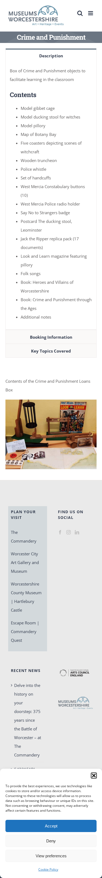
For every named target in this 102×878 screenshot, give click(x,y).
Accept (51, 826)
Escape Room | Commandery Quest (25, 631)
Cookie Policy (48, 869)
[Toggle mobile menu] (91, 13)
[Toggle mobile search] (80, 13)
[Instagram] (68, 532)
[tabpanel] (51, 196)
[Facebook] (60, 532)
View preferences (51, 856)
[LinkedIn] (77, 532)
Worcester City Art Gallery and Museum (25, 562)
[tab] (51, 55)
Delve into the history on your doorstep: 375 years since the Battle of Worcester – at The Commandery (27, 720)
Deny (51, 841)
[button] (94, 775)
